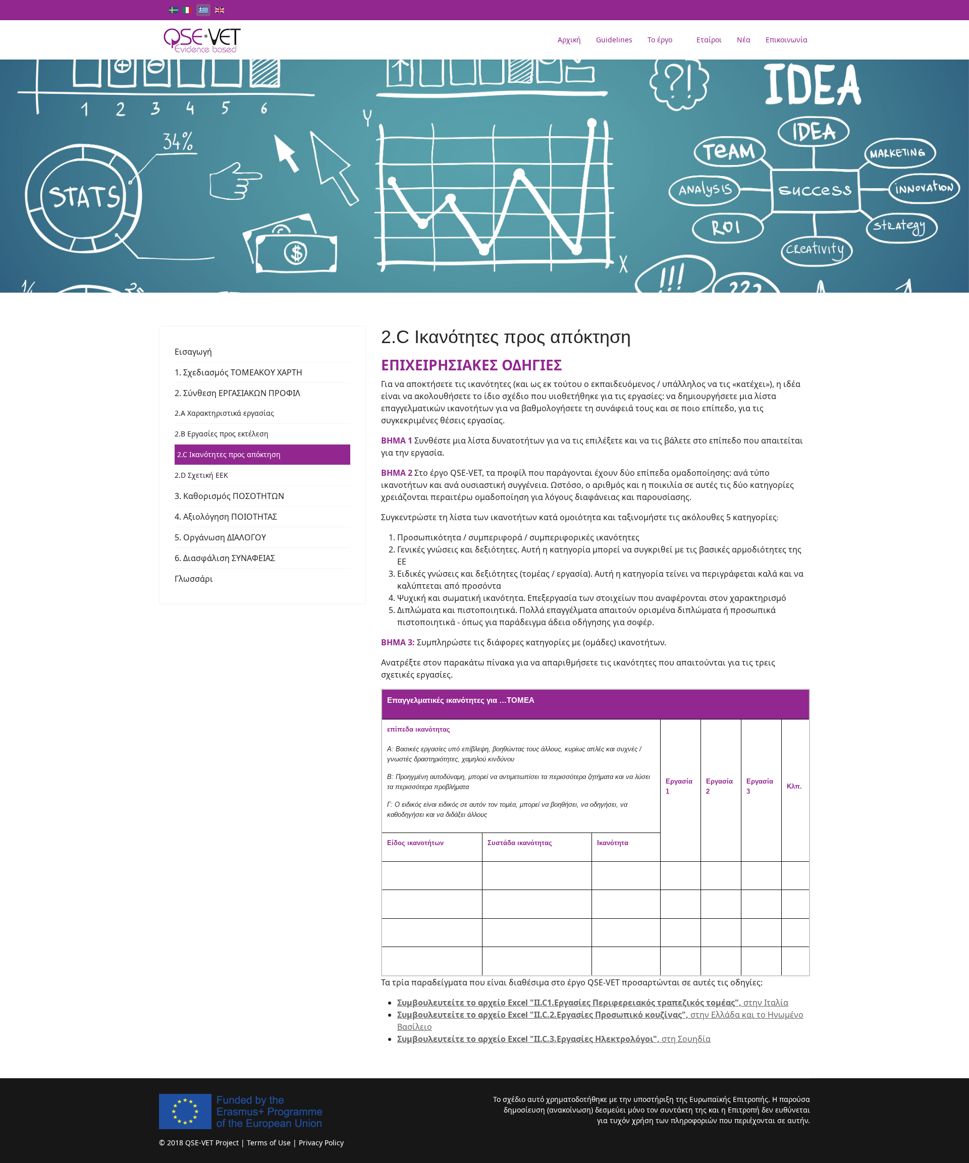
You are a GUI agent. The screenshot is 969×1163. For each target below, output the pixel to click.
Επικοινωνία (786, 39)
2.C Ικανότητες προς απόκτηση (229, 454)
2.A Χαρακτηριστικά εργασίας (224, 413)
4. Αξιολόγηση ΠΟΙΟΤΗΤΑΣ (226, 516)
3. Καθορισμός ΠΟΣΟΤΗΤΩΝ (229, 496)
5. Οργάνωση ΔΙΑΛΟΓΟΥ (220, 537)
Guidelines (614, 39)
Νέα (743, 39)
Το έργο (660, 39)
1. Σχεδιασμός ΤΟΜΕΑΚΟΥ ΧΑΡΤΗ (238, 372)
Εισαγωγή (193, 351)
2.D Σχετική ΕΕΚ (201, 475)
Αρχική (569, 39)
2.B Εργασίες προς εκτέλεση (221, 433)
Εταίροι (709, 39)
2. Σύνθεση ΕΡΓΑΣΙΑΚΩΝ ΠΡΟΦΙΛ (237, 393)
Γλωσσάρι (194, 578)
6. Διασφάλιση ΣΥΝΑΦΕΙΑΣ (225, 558)
